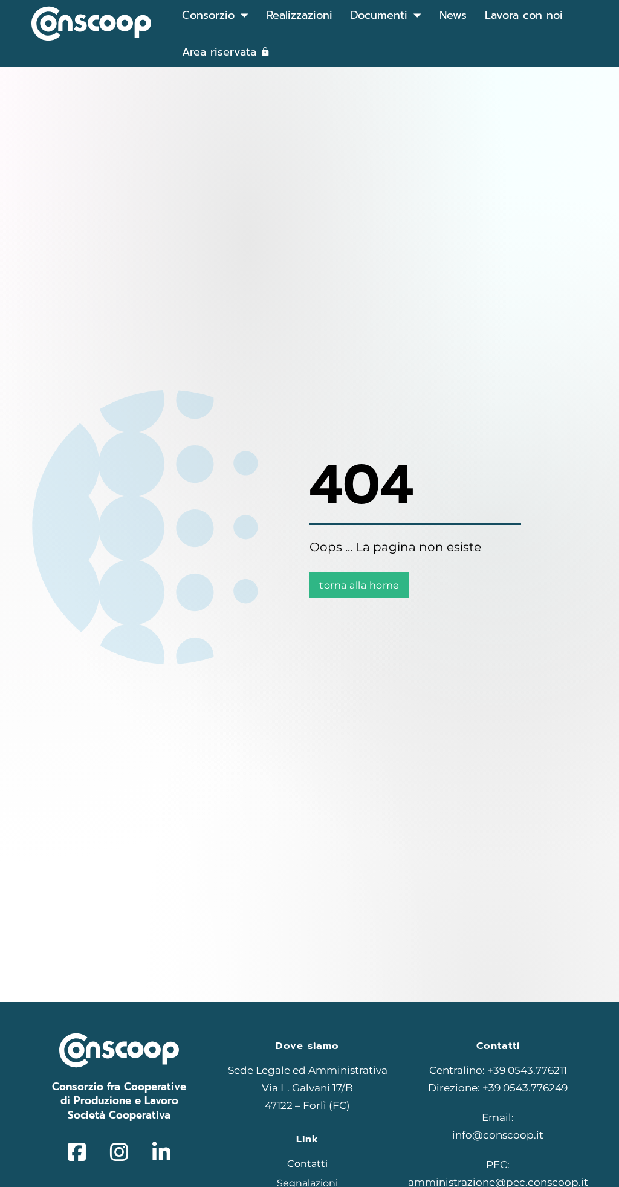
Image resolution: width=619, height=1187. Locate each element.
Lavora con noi (524, 15)
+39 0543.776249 (525, 1088)
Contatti (307, 1163)
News (453, 15)
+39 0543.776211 (527, 1070)
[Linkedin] (161, 1152)
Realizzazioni (299, 15)
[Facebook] (77, 1152)
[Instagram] (119, 1152)
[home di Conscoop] (91, 26)
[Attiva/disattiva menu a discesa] (244, 15)
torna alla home (359, 585)
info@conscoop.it (497, 1135)
